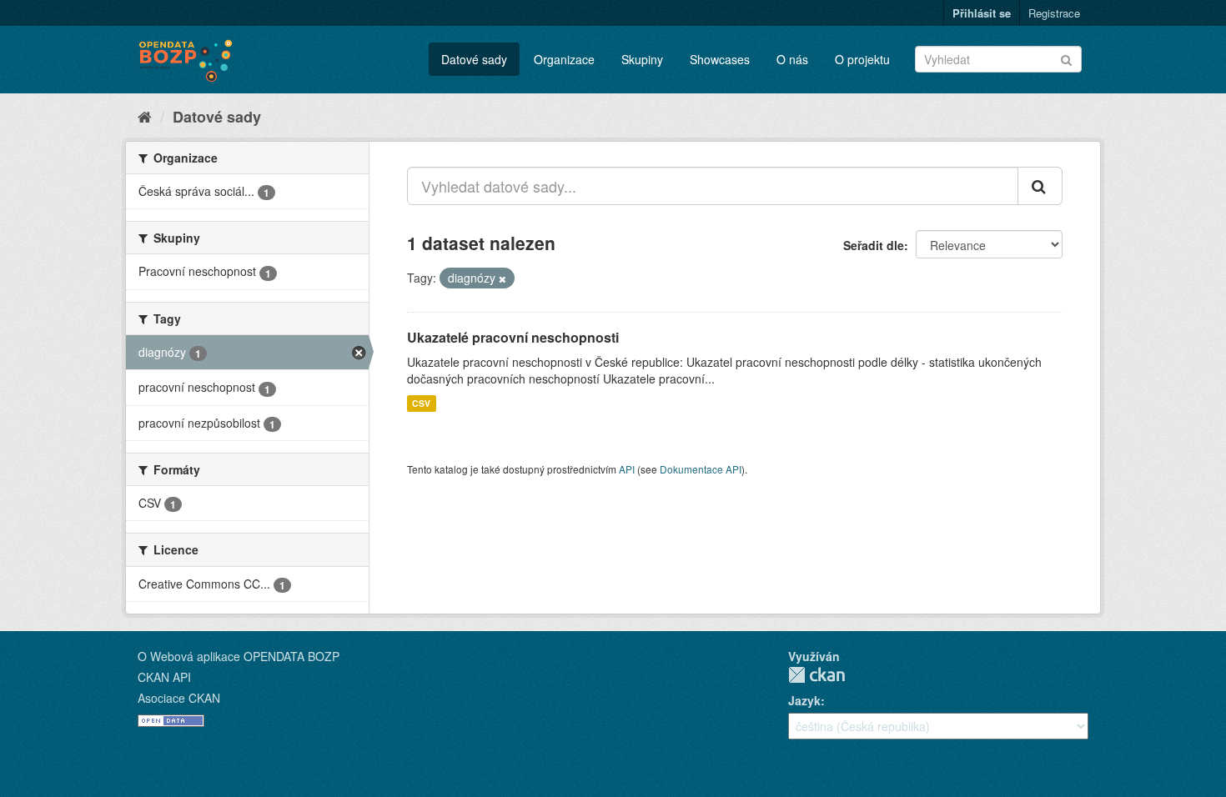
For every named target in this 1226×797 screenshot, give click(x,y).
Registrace (1054, 13)
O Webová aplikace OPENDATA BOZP (238, 656)
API (627, 469)
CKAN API (164, 677)
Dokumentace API (700, 469)
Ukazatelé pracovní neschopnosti (513, 337)
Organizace (564, 59)
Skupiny (642, 59)
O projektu (862, 59)
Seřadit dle (873, 245)
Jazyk (804, 700)
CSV (421, 403)
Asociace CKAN (179, 697)
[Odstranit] (502, 278)
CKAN (816, 675)
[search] (1040, 186)
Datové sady (474, 59)
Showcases (720, 59)
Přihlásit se (981, 13)
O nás (792, 59)
